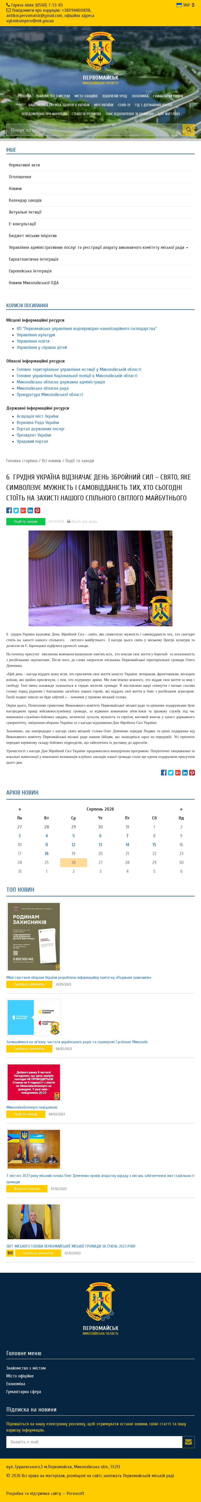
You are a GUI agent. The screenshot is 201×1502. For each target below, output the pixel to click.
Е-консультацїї (22, 224)
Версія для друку (83, 521)
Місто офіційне (86, 96)
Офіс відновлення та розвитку (130, 114)
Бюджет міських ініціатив (33, 235)
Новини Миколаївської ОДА (34, 283)
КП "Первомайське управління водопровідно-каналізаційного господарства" (87, 328)
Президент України (34, 435)
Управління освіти (33, 341)
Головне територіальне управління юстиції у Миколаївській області (79, 369)
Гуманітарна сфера (168, 96)
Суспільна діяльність (29, 984)
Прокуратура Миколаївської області (50, 394)
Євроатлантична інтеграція (33, 259)
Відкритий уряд (115, 96)
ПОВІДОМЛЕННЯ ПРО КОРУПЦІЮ (44, 114)
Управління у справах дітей (42, 347)
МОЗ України (103, 105)
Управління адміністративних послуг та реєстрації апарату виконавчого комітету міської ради (97, 247)
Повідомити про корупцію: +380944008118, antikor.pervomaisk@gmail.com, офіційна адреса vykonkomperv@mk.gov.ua (50, 16)
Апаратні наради (27, 1188)
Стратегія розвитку (86, 114)
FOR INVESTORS (169, 114)
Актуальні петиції (25, 212)
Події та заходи (79, 461)
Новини (15, 188)
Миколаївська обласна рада (43, 388)
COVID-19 (124, 105)
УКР (186, 5)
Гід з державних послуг (154, 105)
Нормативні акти (24, 165)
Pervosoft (76, 1493)
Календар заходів (25, 200)
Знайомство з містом (53, 96)
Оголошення (20, 177)
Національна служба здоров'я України (59, 105)
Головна (24, 96)
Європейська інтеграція (30, 271)
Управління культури (36, 335)
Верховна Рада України (38, 422)
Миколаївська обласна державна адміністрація (61, 382)
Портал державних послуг (41, 429)
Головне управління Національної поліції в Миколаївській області (77, 375)
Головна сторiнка (21, 461)
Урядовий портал (32, 441)
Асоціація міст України (37, 416)
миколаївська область (101, 79)
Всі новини (51, 461)
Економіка (140, 96)
